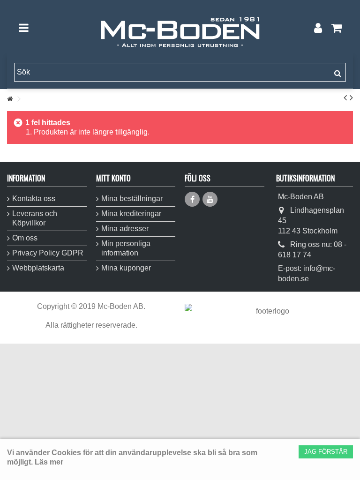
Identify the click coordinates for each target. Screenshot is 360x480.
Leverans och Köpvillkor (34, 218)
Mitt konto (113, 178)
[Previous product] (345, 97)
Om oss (25, 238)
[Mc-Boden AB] (180, 28)
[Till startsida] (10, 99)
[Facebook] (192, 199)
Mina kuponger (126, 268)
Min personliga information (125, 248)
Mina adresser (125, 228)
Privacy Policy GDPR (47, 253)
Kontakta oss (33, 198)
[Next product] (351, 97)
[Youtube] (210, 199)
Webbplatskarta (38, 268)
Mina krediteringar (131, 214)
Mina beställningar (132, 198)
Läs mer (49, 462)
